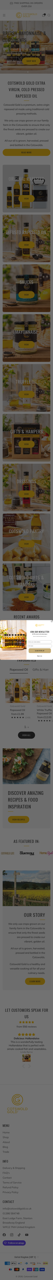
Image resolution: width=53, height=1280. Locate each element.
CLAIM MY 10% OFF (39, 651)
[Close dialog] (52, 621)
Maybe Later (39, 656)
